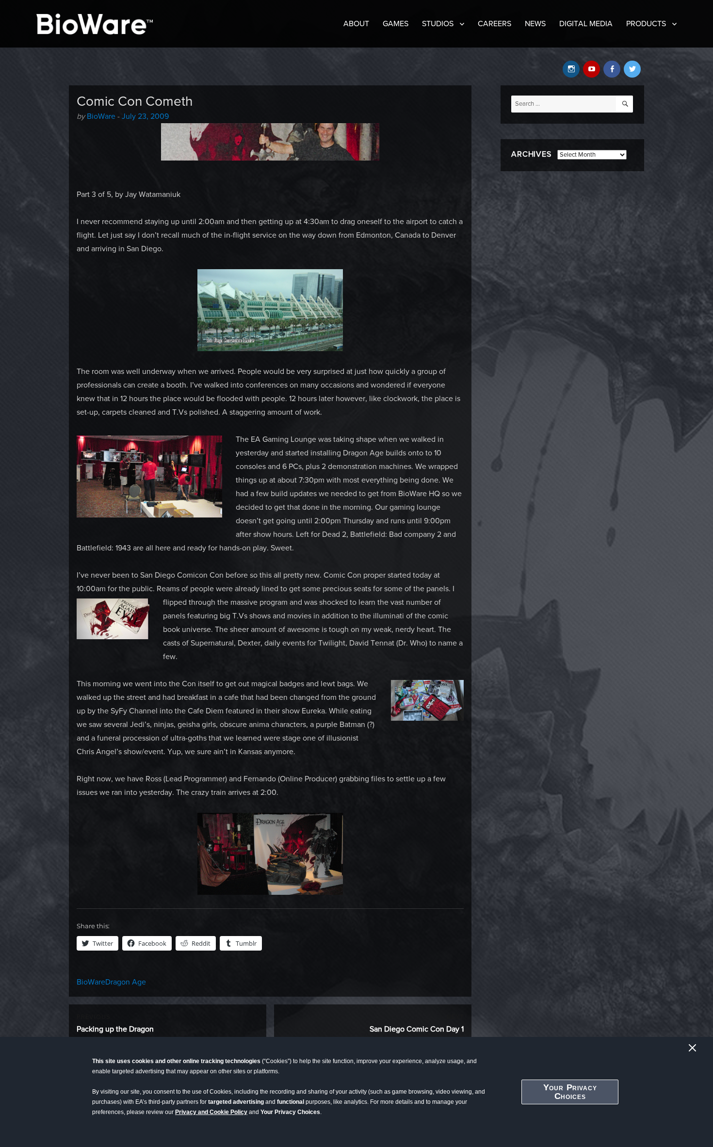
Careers (494, 24)
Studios (438, 24)
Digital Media (586, 24)
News (535, 24)
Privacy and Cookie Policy (211, 1112)
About (356, 24)
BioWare (101, 116)
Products (646, 24)
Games (395, 24)
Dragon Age (125, 982)
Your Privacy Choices (570, 1091)
